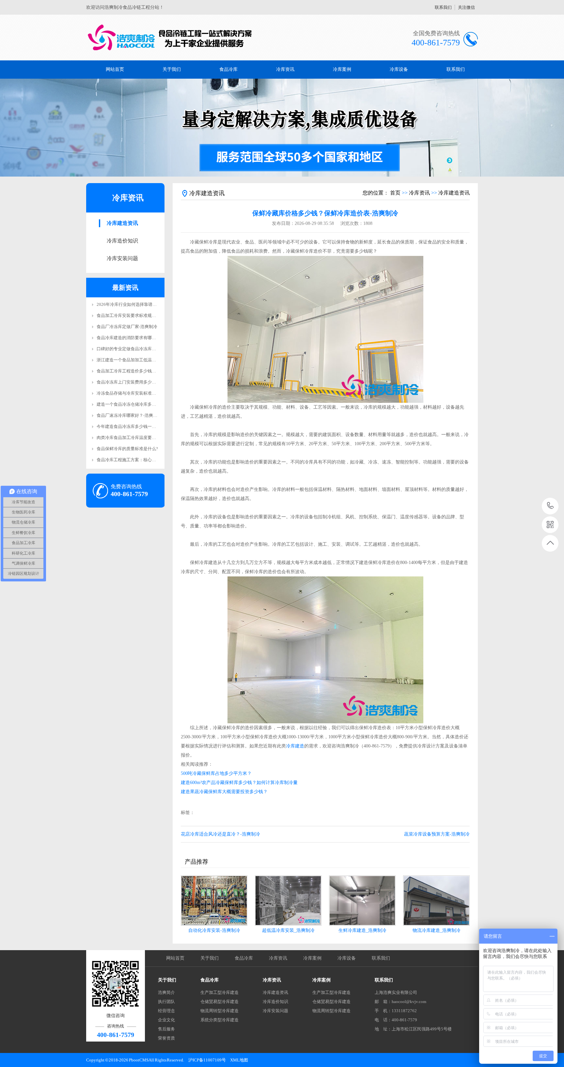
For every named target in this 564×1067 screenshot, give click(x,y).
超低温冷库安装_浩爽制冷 (288, 930)
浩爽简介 (166, 992)
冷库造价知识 (122, 240)
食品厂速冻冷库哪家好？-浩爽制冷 (129, 415)
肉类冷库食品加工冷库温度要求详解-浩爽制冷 (140, 437)
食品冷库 (228, 69)
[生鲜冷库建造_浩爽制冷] (362, 900)
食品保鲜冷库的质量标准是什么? (127, 448)
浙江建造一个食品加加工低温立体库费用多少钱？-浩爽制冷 (152, 359)
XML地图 (239, 1060)
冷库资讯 (285, 69)
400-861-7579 (550, 506)
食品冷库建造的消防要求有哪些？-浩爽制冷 (138, 337)
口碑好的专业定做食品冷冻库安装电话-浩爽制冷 (142, 348)
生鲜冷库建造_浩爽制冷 (362, 930)
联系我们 (443, 7)
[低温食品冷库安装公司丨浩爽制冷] (170, 37)
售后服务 (166, 1029)
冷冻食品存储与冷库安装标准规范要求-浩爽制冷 (142, 393)
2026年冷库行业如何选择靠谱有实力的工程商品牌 (144, 304)
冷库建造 (295, 746)
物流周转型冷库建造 (219, 1010)
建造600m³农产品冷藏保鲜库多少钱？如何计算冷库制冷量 (239, 782)
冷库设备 (399, 69)
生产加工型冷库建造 (219, 992)
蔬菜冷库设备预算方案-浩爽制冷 (437, 834)
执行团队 (166, 1001)
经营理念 (166, 1010)
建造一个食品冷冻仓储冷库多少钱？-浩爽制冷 (140, 404)
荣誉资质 (166, 1038)
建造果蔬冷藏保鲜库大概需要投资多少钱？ (224, 791)
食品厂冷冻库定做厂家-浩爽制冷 (127, 326)
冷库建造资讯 (122, 223)
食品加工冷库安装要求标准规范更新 (130, 315)
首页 (395, 193)
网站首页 (115, 69)
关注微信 (466, 7)
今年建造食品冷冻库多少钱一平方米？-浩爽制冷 (142, 426)
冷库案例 (342, 69)
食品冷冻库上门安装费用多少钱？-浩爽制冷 (138, 382)
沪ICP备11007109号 (207, 1060)
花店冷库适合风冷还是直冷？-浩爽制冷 (220, 834)
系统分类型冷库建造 (219, 1019)
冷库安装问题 (122, 258)
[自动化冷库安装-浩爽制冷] (214, 900)
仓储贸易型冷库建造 (219, 1001)
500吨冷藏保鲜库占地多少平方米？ (216, 773)
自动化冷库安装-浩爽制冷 (214, 930)
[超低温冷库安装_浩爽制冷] (288, 900)
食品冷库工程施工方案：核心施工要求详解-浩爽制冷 (146, 459)
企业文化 (166, 1019)
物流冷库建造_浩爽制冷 (437, 930)
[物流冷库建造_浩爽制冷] (436, 900)
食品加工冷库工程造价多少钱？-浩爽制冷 (135, 371)
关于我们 (172, 69)
